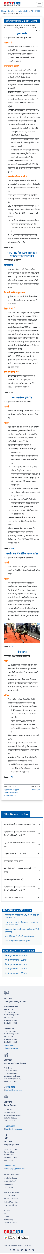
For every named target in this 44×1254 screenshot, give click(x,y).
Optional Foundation (11, 1202)
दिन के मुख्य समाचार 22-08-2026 (16, 969)
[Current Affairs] (12, 3)
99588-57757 (10, 1166)
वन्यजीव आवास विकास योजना (13, 861)
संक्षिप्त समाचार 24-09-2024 (13, 898)
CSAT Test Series (9, 1196)
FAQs (5, 1213)
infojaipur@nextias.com (13, 1129)
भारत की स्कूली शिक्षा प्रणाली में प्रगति (17, 941)
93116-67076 (10, 1087)
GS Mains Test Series (11, 1199)
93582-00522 (10, 1126)
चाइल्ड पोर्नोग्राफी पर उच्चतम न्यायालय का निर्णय (19, 824)
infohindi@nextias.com (13, 1090)
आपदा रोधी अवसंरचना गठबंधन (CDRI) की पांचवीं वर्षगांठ (19, 870)
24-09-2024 (36, 11)
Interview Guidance (10, 1205)
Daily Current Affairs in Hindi (19, 11)
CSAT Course (8, 1187)
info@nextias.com (11, 1048)
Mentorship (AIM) (10, 1181)
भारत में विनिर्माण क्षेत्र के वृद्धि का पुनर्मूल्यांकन (19, 936)
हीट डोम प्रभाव (36, 789)
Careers (6, 1216)
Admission (7, 1210)
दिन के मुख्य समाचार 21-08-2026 (16, 973)
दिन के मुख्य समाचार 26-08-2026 (16, 955)
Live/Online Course (10, 1178)
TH (12, 646)
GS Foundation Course (11, 1175)
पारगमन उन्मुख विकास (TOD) (13, 879)
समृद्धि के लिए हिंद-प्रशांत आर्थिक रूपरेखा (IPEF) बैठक (19, 844)
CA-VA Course (8, 1184)
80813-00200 (10, 1045)
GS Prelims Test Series (11, 1192)
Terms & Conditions (10, 1223)
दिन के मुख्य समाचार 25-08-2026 (16, 960)
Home (3, 11)
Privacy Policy (8, 1220)
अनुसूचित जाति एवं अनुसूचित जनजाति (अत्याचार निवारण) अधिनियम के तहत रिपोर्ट (11, 792)
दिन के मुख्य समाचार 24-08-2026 (16, 964)
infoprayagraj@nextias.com (15, 1168)
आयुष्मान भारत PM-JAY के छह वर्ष (15, 854)
